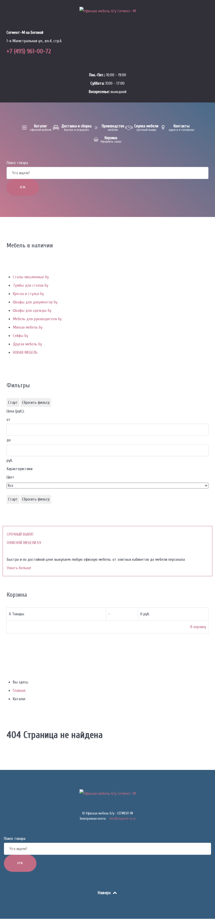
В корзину (198, 626)
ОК (23, 187)
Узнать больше (19, 567)
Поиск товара (17, 162)
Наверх (105, 893)
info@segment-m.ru (122, 818)
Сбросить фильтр (36, 402)
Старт (13, 402)
